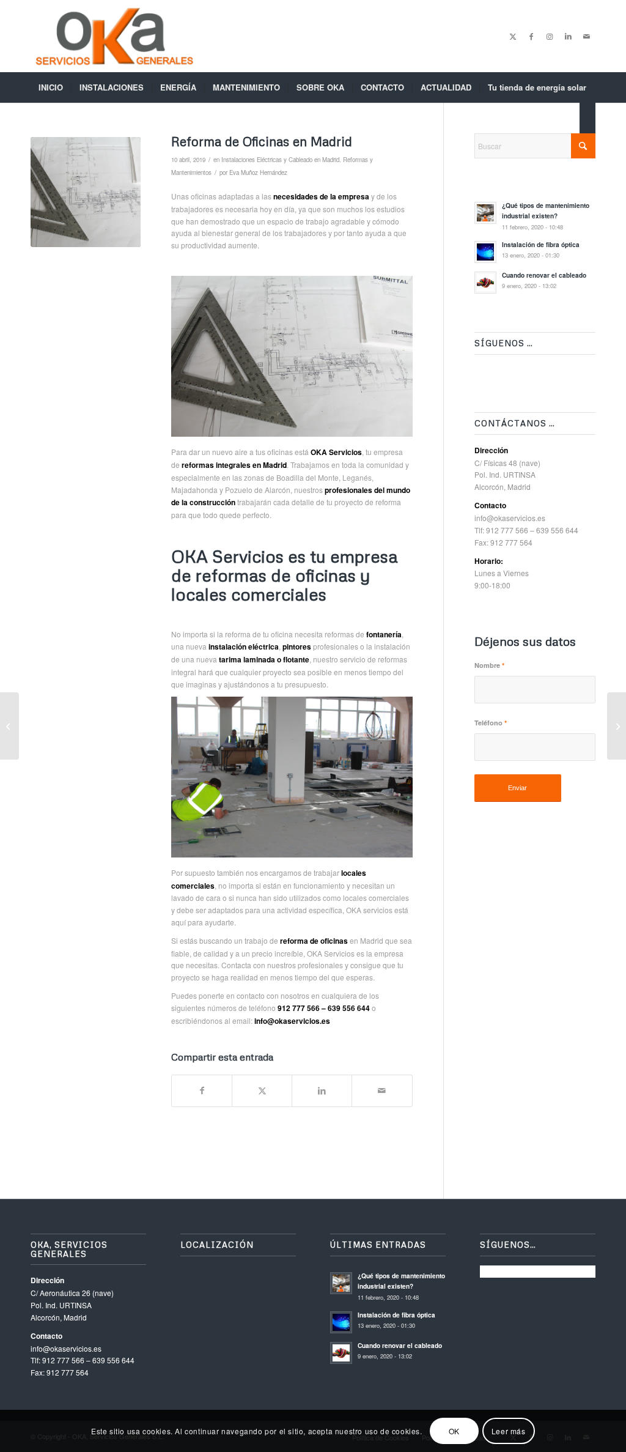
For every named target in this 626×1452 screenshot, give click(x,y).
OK (454, 1431)
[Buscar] (587, 118)
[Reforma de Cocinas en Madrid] (616, 726)
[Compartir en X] (262, 1090)
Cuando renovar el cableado (544, 275)
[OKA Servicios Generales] (114, 36)
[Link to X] (513, 36)
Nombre (489, 665)
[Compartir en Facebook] (202, 1090)
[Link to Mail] (586, 36)
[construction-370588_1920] (86, 192)
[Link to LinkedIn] (568, 36)
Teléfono (490, 722)
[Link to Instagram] (549, 36)
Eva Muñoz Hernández (258, 172)
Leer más (509, 1431)
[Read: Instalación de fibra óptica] (485, 252)
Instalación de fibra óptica (541, 244)
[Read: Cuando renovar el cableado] (485, 283)
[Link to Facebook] (531, 36)
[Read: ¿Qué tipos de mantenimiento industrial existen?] (485, 213)
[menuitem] (51, 87)
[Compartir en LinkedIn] (322, 1090)
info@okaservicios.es (509, 518)
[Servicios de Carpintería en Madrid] (9, 726)
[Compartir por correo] (381, 1090)
